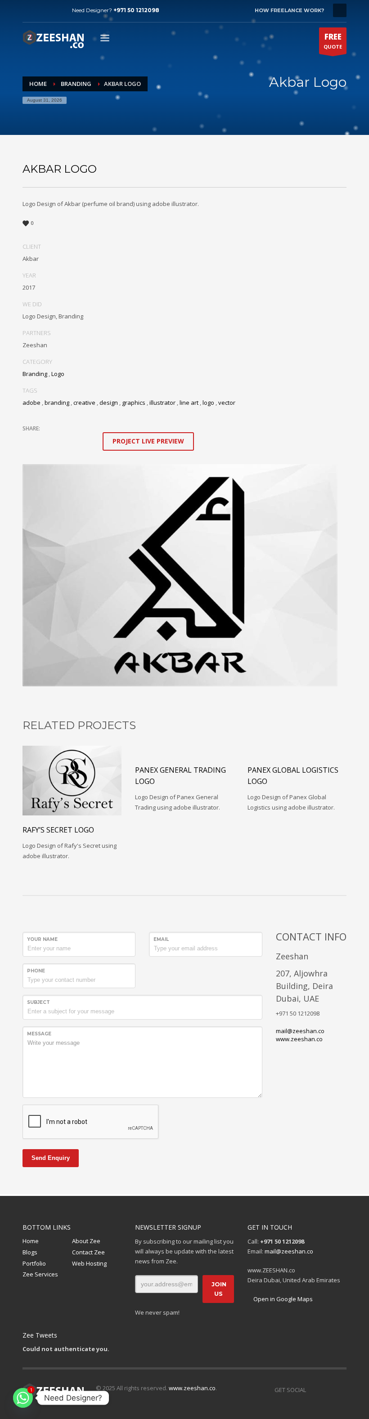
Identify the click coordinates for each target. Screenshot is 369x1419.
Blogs (29, 1252)
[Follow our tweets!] (326, 1390)
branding (57, 402)
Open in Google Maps (282, 1299)
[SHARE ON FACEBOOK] (45, 440)
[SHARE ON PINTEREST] (76, 440)
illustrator (162, 402)
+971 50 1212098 (136, 10)
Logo (57, 374)
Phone (36, 971)
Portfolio (34, 1263)
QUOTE (333, 40)
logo (208, 402)
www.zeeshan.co (299, 1039)
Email (161, 939)
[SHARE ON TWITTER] (29, 441)
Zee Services (40, 1274)
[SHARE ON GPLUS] (61, 440)
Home (30, 1241)
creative (84, 402)
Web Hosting (89, 1263)
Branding (34, 374)
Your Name (42, 939)
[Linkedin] (56, 10)
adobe (31, 402)
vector (226, 402)
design (108, 402)
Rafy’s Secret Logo (58, 830)
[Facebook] (29, 10)
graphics (133, 402)
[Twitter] (43, 10)
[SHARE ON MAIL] (92, 440)
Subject (38, 1002)
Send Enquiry (51, 1158)
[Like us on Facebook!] (313, 1390)
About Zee (86, 1241)
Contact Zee (88, 1252)
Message (39, 1034)
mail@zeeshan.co (300, 1031)
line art (189, 402)
